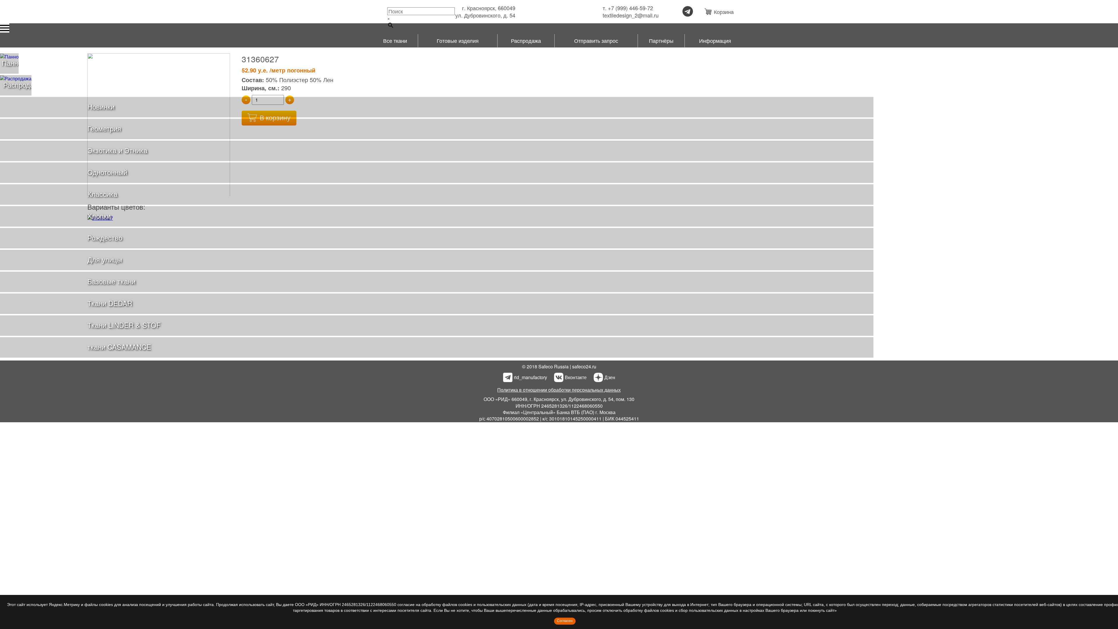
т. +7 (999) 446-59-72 (628, 8)
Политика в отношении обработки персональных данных (559, 390)
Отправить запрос (596, 40)
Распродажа (526, 40)
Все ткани (395, 40)
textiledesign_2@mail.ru (631, 15)
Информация (715, 40)
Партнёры (661, 40)
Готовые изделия (458, 40)
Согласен (565, 621)
